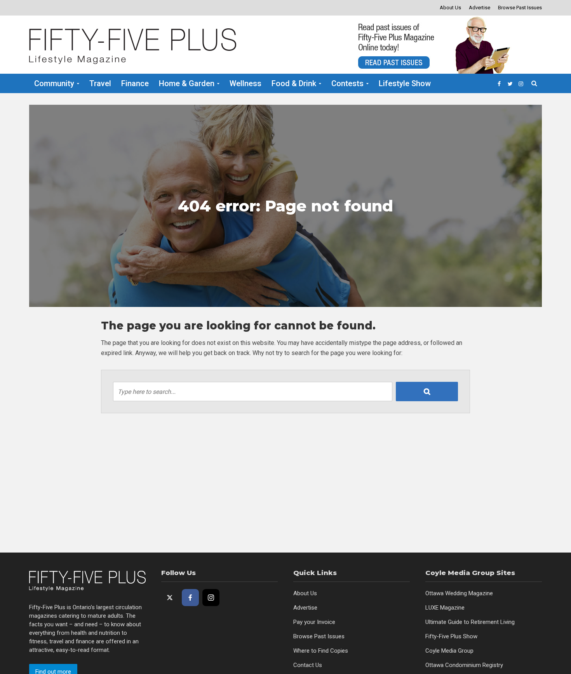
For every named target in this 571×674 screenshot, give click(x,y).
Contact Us (307, 665)
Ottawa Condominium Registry (464, 665)
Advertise (479, 7)
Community (54, 83)
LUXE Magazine (445, 607)
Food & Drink (294, 83)
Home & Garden (186, 83)
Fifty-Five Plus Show (451, 636)
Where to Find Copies (320, 650)
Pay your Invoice (314, 622)
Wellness (245, 83)
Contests (347, 83)
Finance (135, 83)
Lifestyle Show (405, 83)
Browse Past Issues (520, 7)
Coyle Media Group (449, 650)
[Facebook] (190, 597)
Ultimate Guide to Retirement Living (470, 622)
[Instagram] (210, 597)
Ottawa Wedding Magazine (459, 593)
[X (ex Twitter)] (169, 597)
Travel (100, 83)
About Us (450, 7)
